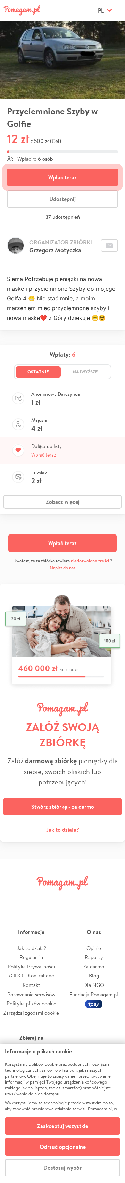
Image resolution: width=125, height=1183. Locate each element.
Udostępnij (62, 199)
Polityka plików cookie (31, 1003)
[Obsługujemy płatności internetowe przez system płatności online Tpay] (93, 1003)
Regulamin (31, 957)
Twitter (33, 899)
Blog (94, 975)
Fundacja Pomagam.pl (93, 994)
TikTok (92, 899)
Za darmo (93, 966)
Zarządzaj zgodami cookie (31, 1012)
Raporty (94, 957)
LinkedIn (72, 899)
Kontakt (31, 985)
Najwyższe (85, 372)
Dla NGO (93, 985)
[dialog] (62, 1113)
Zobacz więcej (63, 502)
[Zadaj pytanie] (109, 245)
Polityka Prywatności (31, 966)
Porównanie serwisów (31, 994)
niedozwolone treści (90, 561)
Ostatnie (38, 372)
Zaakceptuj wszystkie (62, 1126)
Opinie (93, 948)
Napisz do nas (62, 568)
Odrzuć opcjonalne (63, 1147)
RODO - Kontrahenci (31, 975)
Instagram (53, 899)
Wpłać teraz (62, 177)
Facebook (13, 899)
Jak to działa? (62, 830)
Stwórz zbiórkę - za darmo (62, 807)
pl (101, 10)
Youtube (112, 899)
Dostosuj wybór (62, 1168)
